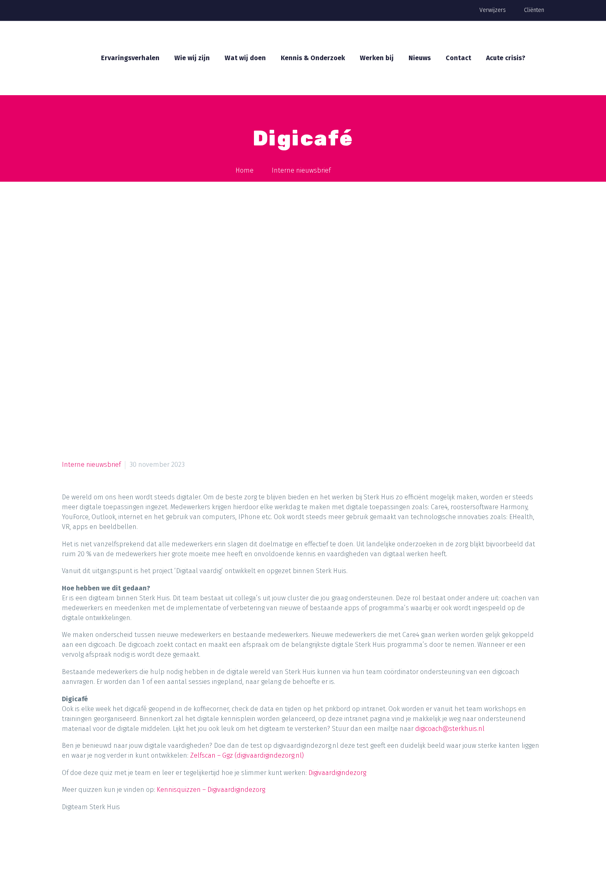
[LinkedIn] (131, 842)
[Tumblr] (116, 842)
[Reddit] (147, 842)
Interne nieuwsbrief (91, 464)
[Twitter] (84, 842)
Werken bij (377, 58)
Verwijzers (492, 10)
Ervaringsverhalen (130, 58)
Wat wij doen (245, 58)
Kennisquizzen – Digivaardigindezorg (211, 790)
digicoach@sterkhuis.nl (449, 729)
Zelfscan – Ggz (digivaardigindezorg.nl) (247, 755)
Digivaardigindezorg (337, 773)
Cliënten (534, 10)
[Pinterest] (100, 842)
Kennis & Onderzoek (313, 58)
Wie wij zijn (192, 58)
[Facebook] (69, 842)
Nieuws (420, 58)
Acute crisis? (505, 58)
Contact (458, 58)
